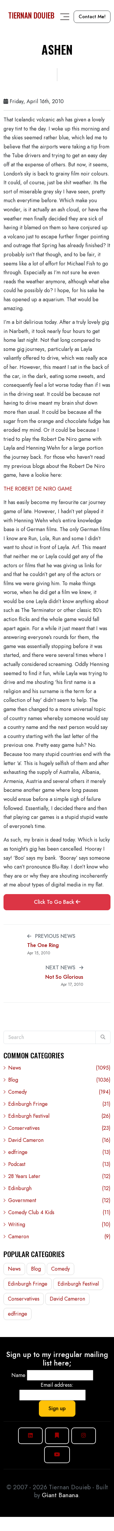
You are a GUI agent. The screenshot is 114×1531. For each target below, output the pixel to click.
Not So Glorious (64, 977)
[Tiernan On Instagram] (83, 1436)
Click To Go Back (55, 902)
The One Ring (43, 945)
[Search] (103, 1037)
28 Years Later (59, 1176)
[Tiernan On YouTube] (57, 1454)
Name (18, 1375)
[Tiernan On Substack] (57, 1436)
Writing (59, 1224)
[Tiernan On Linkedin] (30, 1436)
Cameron (59, 1236)
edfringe (59, 1152)
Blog (59, 1080)
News (59, 1068)
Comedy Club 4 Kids (59, 1212)
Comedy (59, 1092)
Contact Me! (92, 16)
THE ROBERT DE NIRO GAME (38, 489)
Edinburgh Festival (59, 1116)
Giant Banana (60, 1495)
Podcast (59, 1164)
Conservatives (59, 1128)
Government (59, 1200)
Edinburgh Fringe (59, 1104)
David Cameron (59, 1140)
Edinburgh (59, 1188)
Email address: (57, 1385)
